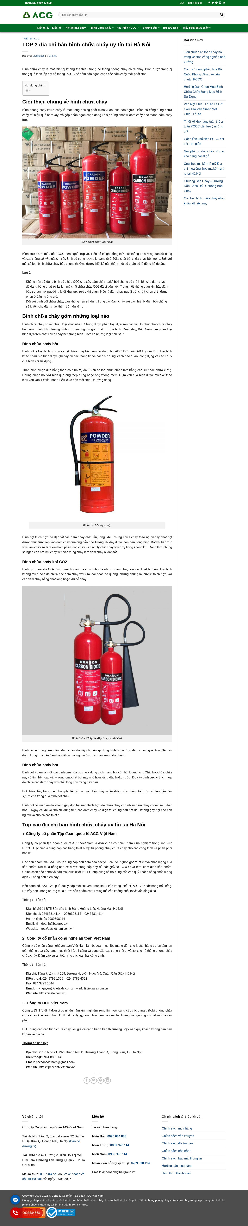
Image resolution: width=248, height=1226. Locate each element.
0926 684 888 (116, 1136)
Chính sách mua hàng (177, 1128)
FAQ (181, 2)
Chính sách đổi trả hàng (178, 1143)
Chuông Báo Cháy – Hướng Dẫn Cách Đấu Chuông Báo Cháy (203, 186)
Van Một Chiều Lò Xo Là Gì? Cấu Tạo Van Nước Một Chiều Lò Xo (203, 109)
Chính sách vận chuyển (178, 1136)
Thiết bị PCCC (30, 39)
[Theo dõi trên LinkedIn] (220, 3)
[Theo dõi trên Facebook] (209, 3)
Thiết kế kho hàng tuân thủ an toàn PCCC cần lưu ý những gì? (204, 126)
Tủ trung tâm (149, 27)
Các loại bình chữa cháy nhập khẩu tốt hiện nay (204, 201)
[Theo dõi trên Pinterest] (216, 3)
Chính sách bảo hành (176, 1151)
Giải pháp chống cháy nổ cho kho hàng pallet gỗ (204, 154)
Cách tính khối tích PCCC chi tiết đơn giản (204, 141)
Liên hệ (56, 27)
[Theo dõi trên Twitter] (213, 3)
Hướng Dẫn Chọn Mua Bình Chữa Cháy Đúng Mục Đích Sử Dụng (203, 91)
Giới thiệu (43, 27)
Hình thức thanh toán (176, 1173)
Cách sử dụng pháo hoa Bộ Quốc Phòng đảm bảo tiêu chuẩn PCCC (203, 74)
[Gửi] (221, 15)
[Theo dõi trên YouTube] (224, 3)
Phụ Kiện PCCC (126, 27)
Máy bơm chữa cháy (195, 27)
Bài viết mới (195, 2)
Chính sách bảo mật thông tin (182, 1158)
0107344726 (49, 1174)
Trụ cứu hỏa (170, 27)
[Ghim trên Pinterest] (100, 1080)
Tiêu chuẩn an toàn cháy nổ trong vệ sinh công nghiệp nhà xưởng (204, 57)
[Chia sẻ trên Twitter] (93, 1080)
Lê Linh (53, 56)
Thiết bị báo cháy (75, 27)
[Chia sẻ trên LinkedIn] (107, 1080)
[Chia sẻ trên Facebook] (87, 1080)
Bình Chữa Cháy (101, 27)
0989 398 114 (119, 1145)
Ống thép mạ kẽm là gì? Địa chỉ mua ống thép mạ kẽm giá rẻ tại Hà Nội (204, 168)
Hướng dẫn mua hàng (177, 1165)
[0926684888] (15, 1216)
